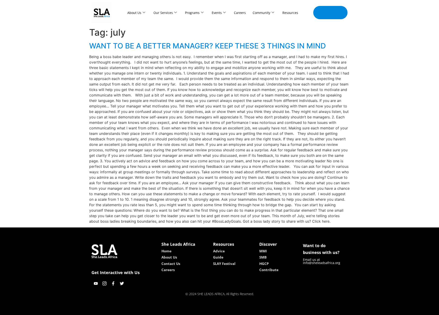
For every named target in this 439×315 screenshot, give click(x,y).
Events (217, 13)
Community (261, 13)
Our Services (163, 13)
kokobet (188, 310)
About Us (134, 13)
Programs (192, 13)
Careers (240, 13)
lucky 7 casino (231, 310)
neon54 (251, 310)
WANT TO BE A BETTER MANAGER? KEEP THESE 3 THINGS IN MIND (207, 45)
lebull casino (207, 310)
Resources (290, 13)
